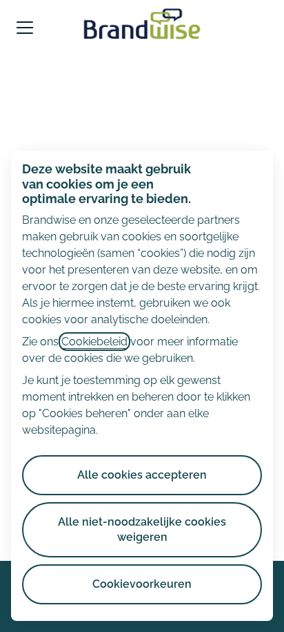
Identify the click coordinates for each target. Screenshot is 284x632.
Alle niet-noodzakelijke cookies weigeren (142, 529)
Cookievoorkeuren (142, 584)
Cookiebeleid (94, 341)
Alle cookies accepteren (142, 474)
